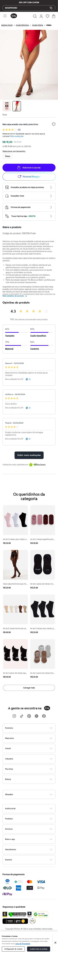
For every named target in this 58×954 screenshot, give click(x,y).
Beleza (8, 779)
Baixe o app (10, 839)
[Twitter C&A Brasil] (36, 716)
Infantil (8, 748)
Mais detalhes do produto (14, 296)
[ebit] (30, 914)
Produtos (9, 818)
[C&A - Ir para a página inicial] (13, 16)
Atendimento (10, 849)
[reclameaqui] (40, 914)
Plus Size (9, 769)
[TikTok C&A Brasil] (22, 716)
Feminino (9, 728)
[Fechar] (55, 942)
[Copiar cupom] (51, 8)
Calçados (9, 759)
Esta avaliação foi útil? (14, 379)
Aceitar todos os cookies (38, 949)
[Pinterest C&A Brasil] (29, 716)
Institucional (10, 808)
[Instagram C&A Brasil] (14, 716)
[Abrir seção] (34, 728)
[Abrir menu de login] (41, 16)
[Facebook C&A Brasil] (44, 716)
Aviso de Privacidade (22, 944)
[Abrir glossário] (33, 794)
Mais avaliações (17, 136)
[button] (35, 16)
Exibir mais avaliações (29, 455)
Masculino (9, 738)
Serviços (9, 829)
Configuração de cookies (13, 949)
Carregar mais (29, 688)
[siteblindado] (17, 914)
